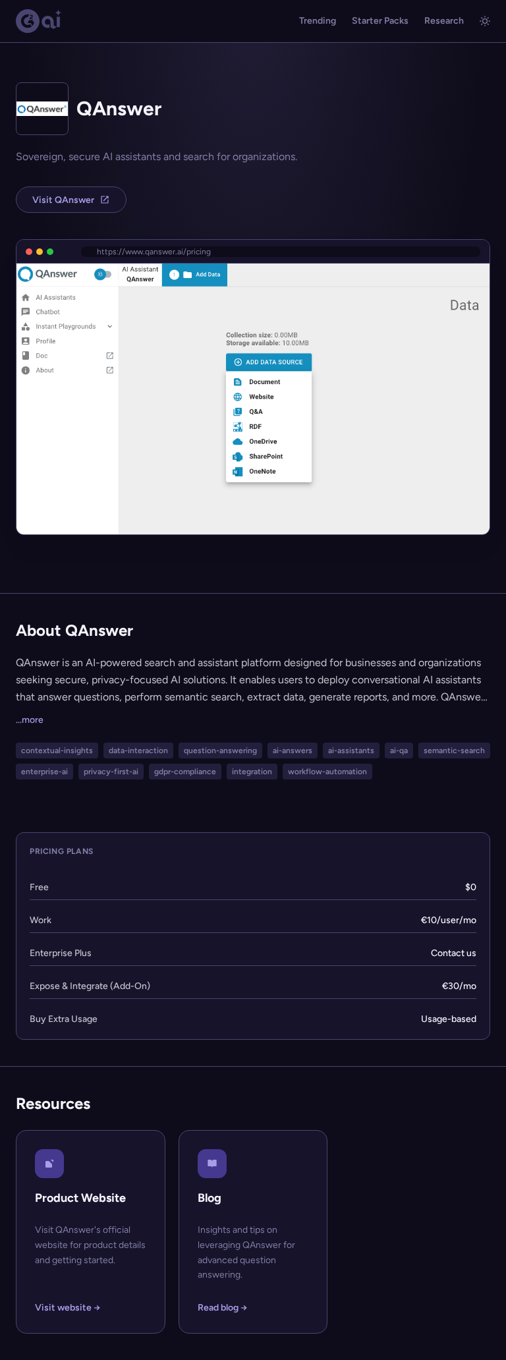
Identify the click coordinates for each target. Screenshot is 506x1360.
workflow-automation (327, 771)
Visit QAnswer (63, 200)
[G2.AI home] (39, 21)
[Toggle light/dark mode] (485, 21)
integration (252, 771)
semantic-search (454, 750)
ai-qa (399, 750)
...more (29, 719)
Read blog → (222, 1307)
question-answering (220, 750)
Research (444, 20)
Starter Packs (380, 20)
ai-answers (292, 750)
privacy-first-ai (111, 771)
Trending (317, 20)
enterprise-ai (44, 771)
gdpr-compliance (185, 771)
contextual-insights (57, 750)
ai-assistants (351, 750)
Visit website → (67, 1307)
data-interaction (138, 750)
